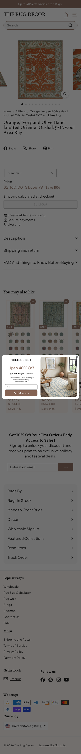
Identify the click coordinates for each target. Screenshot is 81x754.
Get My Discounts (21, 393)
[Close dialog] (77, 357)
